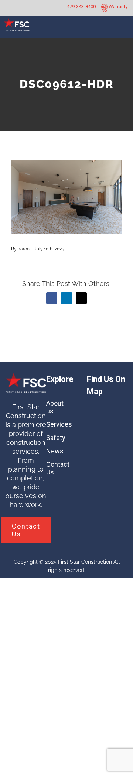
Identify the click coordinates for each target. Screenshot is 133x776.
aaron (24, 249)
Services (56, 424)
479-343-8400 (81, 6)
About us (55, 407)
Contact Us (56, 468)
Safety (55, 438)
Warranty (117, 6)
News (55, 451)
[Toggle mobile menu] (124, 30)
